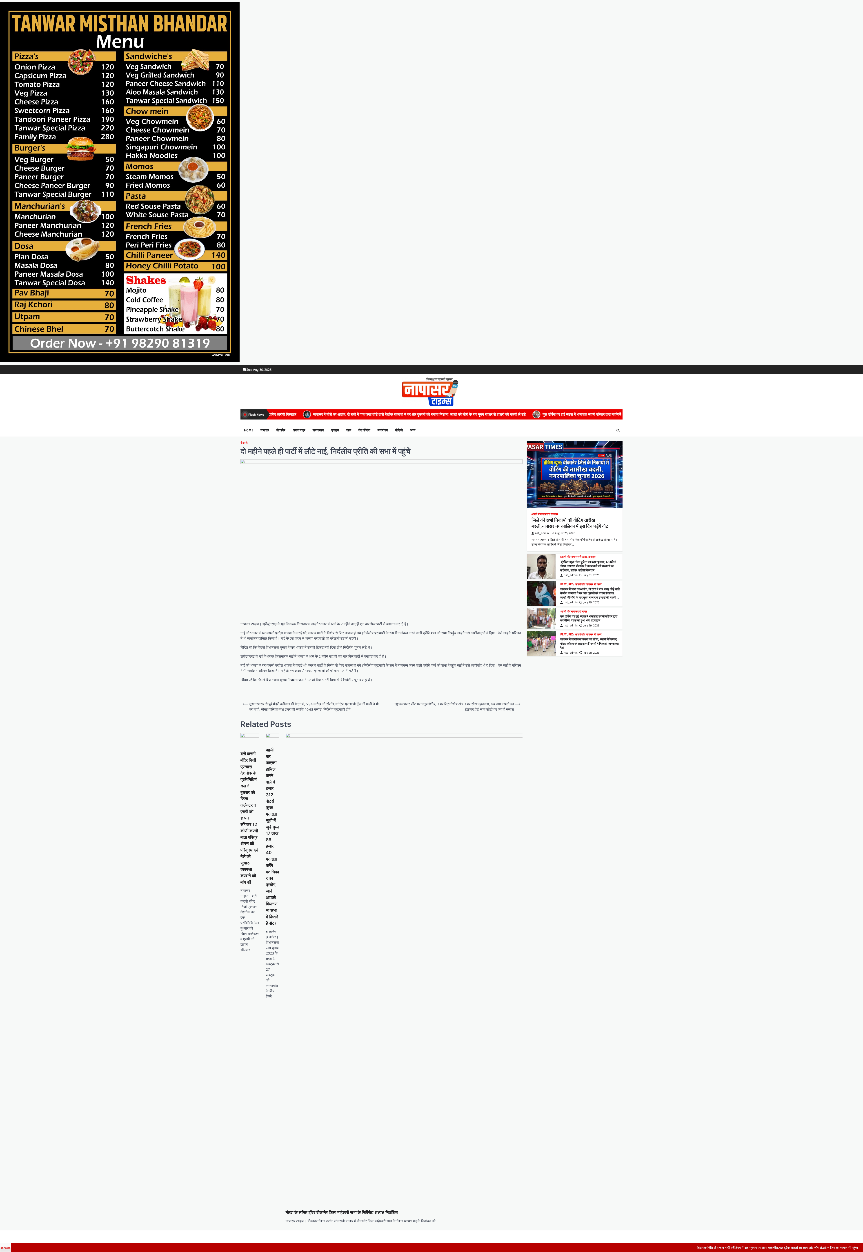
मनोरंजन (383, 430)
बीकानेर (280, 430)
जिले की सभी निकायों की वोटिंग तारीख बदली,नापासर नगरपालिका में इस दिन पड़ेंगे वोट (570, 523)
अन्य (412, 430)
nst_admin (542, 533)
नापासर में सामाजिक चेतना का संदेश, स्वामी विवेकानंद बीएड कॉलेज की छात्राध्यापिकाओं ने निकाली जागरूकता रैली (568, 414)
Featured (567, 584)
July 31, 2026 (591, 575)
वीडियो (399, 430)
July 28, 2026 (591, 652)
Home (248, 430)
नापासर (264, 430)
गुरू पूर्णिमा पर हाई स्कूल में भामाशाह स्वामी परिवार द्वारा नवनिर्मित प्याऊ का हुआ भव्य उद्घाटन (421, 414)
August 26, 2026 (565, 533)
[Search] (618, 430)
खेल (348, 430)
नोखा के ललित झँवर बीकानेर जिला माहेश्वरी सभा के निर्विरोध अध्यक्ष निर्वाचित (342, 1212)
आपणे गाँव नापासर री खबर (545, 514)
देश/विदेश (364, 430)
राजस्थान (318, 430)
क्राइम (335, 430)
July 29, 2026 (591, 602)
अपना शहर (299, 430)
